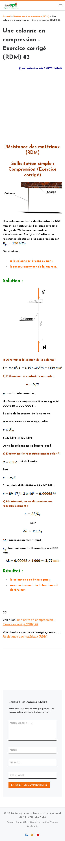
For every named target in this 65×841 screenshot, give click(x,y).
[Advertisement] (32, 106)
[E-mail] (32, 835)
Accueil (7, 17)
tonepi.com (22, 813)
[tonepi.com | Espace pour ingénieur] (11, 5)
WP (25, 822)
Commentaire (21, 723)
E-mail (15, 762)
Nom (14, 750)
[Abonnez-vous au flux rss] (26, 835)
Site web (17, 775)
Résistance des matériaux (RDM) (31, 17)
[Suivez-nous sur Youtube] (38, 835)
